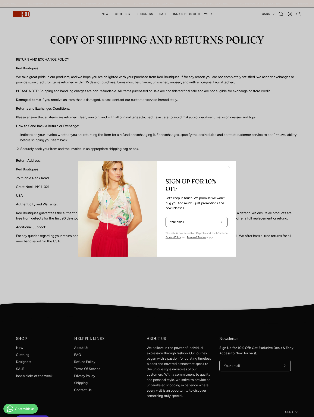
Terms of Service (196, 237)
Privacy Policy (173, 237)
